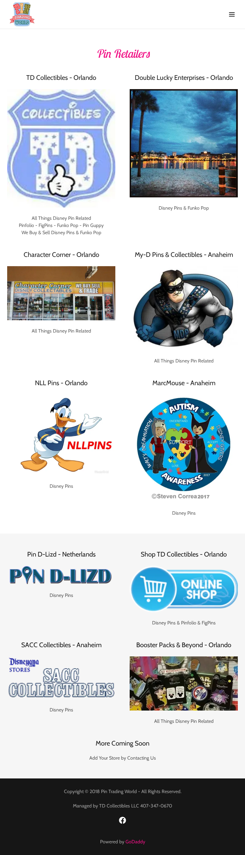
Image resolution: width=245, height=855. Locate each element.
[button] (232, 14)
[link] (22, 14)
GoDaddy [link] (135, 842)
